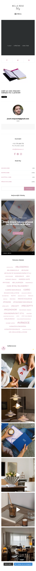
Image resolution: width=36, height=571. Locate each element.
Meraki (5, 299)
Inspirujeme (5, 172)
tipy (18, 316)
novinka (12, 299)
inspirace (29, 282)
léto (14, 295)
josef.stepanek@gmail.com (18, 119)
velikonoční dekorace (24, 319)
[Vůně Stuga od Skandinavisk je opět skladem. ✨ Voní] (18, 509)
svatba (29, 313)
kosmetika (6, 295)
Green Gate (25, 279)
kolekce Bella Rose (12, 293)
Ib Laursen (18, 282)
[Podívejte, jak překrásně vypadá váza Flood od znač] (18, 475)
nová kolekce (25, 299)
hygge (7, 282)
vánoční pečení (27, 329)
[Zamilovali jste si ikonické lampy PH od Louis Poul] (18, 405)
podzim (7, 302)
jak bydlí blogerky (18, 286)
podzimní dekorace (23, 302)
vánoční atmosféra (18, 326)
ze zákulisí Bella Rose (18, 332)
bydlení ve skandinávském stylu (18, 273)
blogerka (23, 267)
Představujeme (6, 181)
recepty (28, 306)
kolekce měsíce (26, 293)
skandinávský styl (14, 313)
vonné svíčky (10, 323)
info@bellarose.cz (18, 149)
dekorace (20, 276)
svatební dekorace (9, 316)
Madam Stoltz (22, 295)
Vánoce (24, 322)
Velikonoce (10, 319)
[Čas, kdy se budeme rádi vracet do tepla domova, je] (18, 544)
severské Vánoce (25, 310)
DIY (28, 276)
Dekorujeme (5, 168)
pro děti (6, 306)
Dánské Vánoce (11, 279)
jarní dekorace (13, 290)
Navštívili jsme (6, 177)
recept (15, 306)
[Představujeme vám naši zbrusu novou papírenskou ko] (18, 440)
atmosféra (10, 267)
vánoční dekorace (12, 329)
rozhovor (11, 310)
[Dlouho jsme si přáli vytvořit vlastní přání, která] (18, 371)
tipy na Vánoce (27, 316)
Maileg (31, 295)
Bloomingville (13, 270)
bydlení (25, 270)
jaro (27, 290)
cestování (9, 276)
